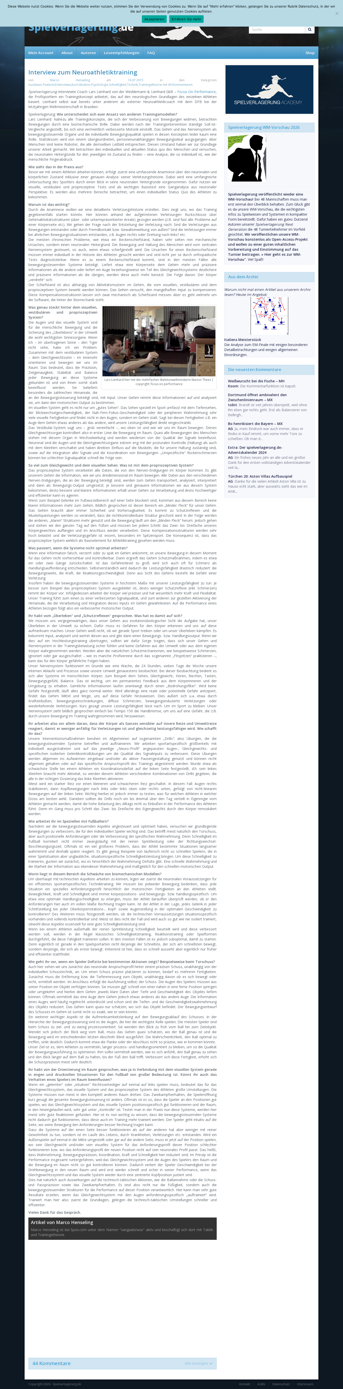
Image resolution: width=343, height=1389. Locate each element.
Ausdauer (35, 84)
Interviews (63, 84)
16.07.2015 (135, 80)
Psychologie (99, 84)
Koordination (81, 84)
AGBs (261, 1384)
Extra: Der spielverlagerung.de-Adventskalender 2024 (255, 450)
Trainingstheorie (150, 84)
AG (230, 428)
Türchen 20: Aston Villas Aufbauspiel (260, 476)
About (67, 52)
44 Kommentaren (180, 84)
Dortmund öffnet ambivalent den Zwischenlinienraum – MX (257, 397)
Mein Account (40, 52)
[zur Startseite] (81, 28)
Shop (310, 52)
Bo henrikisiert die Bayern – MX (255, 423)
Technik (132, 84)
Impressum (305, 1384)
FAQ (151, 52)
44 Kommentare (120, 1363)
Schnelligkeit (117, 84)
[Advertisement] (122, 1296)
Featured (49, 84)
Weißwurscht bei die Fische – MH (256, 381)
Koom (233, 386)
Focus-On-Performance (196, 91)
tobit (232, 404)
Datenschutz (281, 1384)
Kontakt (244, 1384)
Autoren (88, 52)
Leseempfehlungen (121, 52)
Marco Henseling (70, 80)
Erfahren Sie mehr (186, 19)
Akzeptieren (154, 19)
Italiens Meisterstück (242, 339)
